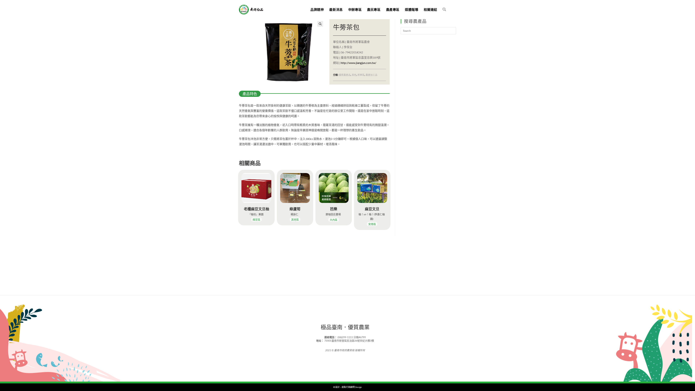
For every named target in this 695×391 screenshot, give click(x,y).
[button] (320, 24)
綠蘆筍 (295, 209)
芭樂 (333, 209)
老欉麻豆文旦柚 (256, 209)
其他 (354, 74)
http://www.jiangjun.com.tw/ (358, 62)
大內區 (333, 219)
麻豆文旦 (372, 209)
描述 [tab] (265, 94)
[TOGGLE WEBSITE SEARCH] (444, 9)
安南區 (372, 224)
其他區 (295, 219)
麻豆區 (256, 219)
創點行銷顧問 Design (352, 387)
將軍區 (361, 74)
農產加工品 (371, 74)
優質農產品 (345, 74)
